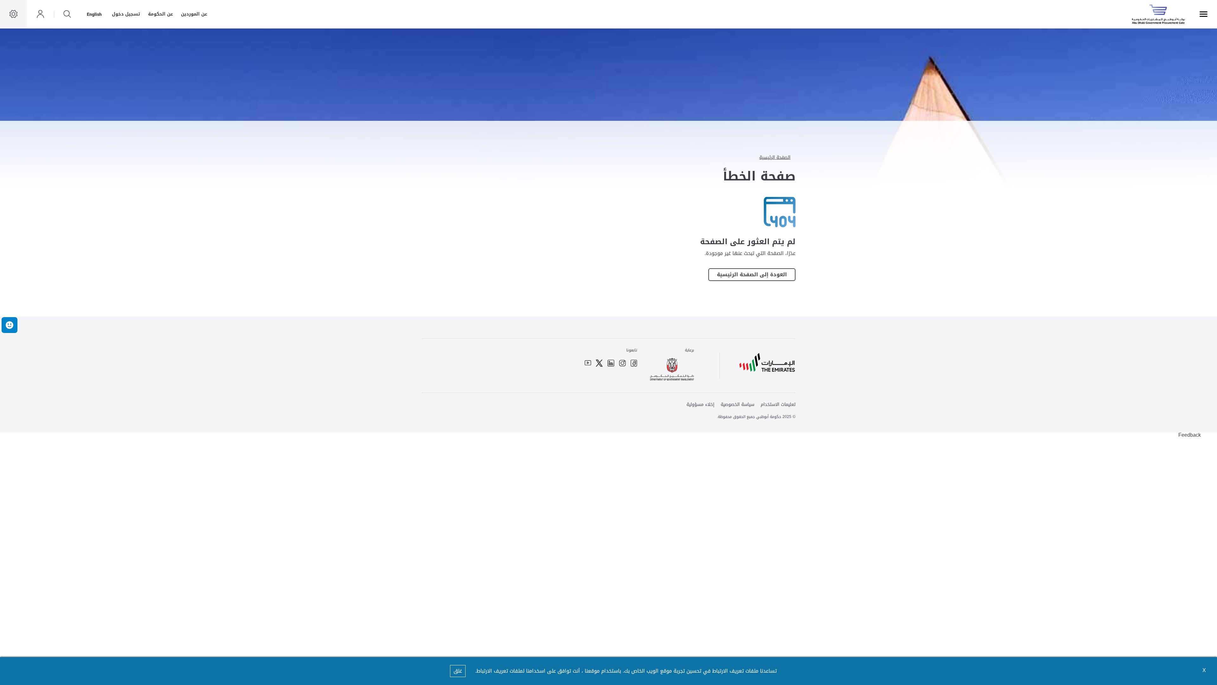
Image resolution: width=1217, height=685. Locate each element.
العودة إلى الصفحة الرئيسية (752, 274)
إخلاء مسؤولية (700, 404)
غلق (458, 671)
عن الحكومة (160, 14)
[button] (9, 325)
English (94, 14)
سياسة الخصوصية (737, 404)
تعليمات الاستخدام (778, 404)
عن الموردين (194, 14)
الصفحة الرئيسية (774, 157)
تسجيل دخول (126, 14)
